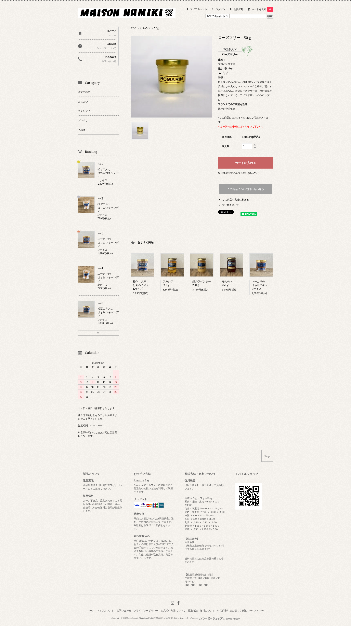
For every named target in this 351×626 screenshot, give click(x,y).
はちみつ (145, 28)
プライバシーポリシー (146, 610)
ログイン (220, 9)
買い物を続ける (230, 205)
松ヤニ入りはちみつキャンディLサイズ (145, 285)
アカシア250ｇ (168, 283)
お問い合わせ (124, 610)
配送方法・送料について (201, 610)
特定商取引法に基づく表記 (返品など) (238, 172)
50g (156, 28)
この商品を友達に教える (235, 199)
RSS (251, 610)
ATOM (260, 610)
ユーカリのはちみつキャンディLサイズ (263, 285)
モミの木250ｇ (227, 283)
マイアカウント (198, 9)
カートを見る (261, 9)
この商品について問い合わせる (245, 189)
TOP (133, 28)
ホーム (90, 610)
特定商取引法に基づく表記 (232, 610)
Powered (194, 618)
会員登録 (238, 9)
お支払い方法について (173, 610)
